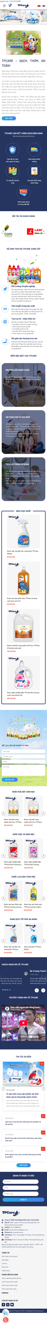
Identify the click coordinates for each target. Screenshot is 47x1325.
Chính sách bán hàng (9, 1289)
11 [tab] (35, 21)
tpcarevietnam (18, 1232)
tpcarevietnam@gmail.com (18, 1230)
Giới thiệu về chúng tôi (9, 1256)
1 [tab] (11, 21)
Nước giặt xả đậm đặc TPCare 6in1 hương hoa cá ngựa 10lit (13, 864)
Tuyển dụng (6, 1270)
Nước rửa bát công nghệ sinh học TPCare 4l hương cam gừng (13, 822)
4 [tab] (18, 21)
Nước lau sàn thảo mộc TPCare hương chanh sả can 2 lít (33, 907)
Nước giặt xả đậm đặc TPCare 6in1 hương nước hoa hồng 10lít (32, 864)
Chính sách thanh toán (9, 1285)
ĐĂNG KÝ (23, 1200)
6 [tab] (23, 21)
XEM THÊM (9, 118)
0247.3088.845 (16, 1227)
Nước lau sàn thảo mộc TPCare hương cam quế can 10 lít (13, 907)
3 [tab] (16, 21)
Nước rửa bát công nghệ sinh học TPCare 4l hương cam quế (33, 822)
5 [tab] (21, 22)
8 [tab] (28, 21)
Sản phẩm (5, 1260)
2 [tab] (13, 21)
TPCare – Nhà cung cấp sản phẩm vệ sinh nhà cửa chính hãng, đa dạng (22, 1096)
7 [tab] (26, 21)
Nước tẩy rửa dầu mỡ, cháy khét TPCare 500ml (12, 949)
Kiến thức (5, 1267)
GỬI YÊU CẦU (9, 780)
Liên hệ (4, 1263)
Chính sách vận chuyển (10, 1282)
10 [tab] (33, 21)
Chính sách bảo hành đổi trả (11, 1278)
